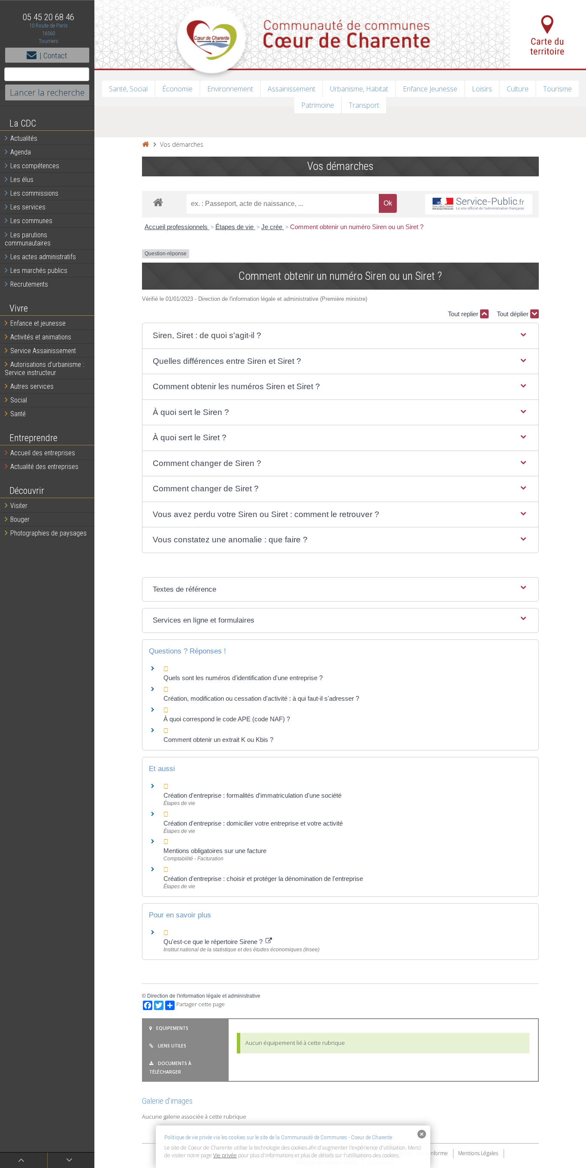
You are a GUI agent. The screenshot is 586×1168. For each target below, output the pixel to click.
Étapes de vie (235, 226)
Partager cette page (200, 1004)
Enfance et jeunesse (38, 323)
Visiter (18, 506)
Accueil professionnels (177, 226)
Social (18, 400)
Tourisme (557, 89)
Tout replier (464, 314)
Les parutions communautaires (28, 239)
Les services (27, 207)
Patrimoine (317, 105)
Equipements (172, 1028)
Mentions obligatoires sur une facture (214, 850)
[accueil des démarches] (158, 202)
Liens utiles (172, 1046)
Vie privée (225, 1155)
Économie (177, 89)
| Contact (53, 56)
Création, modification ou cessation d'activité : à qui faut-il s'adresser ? (261, 698)
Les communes (31, 221)
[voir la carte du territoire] (548, 34)
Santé (18, 414)
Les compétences (34, 166)
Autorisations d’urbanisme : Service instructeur (44, 368)
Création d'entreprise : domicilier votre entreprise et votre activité (253, 823)
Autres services (32, 386)
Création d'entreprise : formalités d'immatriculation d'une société (252, 795)
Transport (364, 105)
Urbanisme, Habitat (359, 89)
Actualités (23, 138)
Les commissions (34, 193)
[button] (340, 335)
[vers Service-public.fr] (478, 204)
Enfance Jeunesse (430, 89)
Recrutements (29, 284)
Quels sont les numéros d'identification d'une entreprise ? (243, 677)
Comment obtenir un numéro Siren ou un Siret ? (356, 226)
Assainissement (291, 89)
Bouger (20, 519)
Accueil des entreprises (42, 453)
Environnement (230, 89)
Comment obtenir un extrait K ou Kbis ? (218, 739)
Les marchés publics (38, 270)
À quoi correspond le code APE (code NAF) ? (226, 719)
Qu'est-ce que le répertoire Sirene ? (213, 941)
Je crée (272, 226)
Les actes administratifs (43, 257)
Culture (518, 89)
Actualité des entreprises (44, 467)
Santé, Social (128, 89)
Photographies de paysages (48, 533)
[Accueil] (145, 144)
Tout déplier (513, 314)
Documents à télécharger (170, 1067)
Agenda (20, 152)
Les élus (21, 180)
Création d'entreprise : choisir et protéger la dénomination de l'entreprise (263, 878)
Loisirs (482, 89)
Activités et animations (40, 337)
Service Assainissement (43, 351)
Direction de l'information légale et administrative (203, 996)
